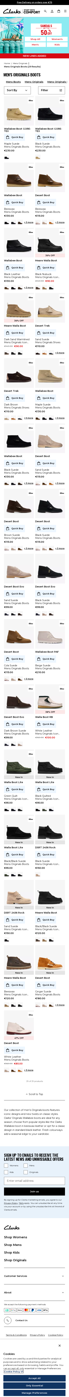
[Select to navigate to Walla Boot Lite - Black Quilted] (20, 809)
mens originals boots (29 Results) (22, 66)
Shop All (35, 39)
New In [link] (19, 777)
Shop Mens (13, 1245)
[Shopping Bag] (59, 11)
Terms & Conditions (16, 1335)
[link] (31, 100)
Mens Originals (34, 81)
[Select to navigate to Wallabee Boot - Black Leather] (13, 222)
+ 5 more (59, 353)
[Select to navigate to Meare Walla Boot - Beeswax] (38, 287)
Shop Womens (15, 1237)
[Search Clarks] (45, 11)
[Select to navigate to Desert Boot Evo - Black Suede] (13, 613)
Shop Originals (15, 1260)
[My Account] (52, 11)
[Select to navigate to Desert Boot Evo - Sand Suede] (44, 613)
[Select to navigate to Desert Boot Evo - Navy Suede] (6, 613)
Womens (14, 1165)
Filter (44, 90)
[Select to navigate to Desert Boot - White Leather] (38, 222)
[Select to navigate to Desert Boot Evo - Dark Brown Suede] (20, 613)
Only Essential (34, 1385)
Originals (33, 1172)
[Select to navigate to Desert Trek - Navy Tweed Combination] (51, 353)
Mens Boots (13, 81)
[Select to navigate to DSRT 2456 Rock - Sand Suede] (38, 874)
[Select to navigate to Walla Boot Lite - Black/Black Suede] (6, 809)
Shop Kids (12, 1252)
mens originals (20, 63)
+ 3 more (28, 222)
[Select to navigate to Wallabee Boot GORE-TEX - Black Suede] (6, 157)
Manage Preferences (34, 1393)
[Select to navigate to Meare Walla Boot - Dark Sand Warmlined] (44, 287)
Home (7, 63)
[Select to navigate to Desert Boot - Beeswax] (44, 483)
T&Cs (21, 1203)
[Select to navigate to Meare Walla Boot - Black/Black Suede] (51, 287)
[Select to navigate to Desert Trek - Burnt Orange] (44, 353)
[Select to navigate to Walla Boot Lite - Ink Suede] (13, 809)
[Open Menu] (65, 11)
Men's (35, 44)
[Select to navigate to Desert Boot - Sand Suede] (44, 222)
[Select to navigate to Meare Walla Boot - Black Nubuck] (13, 353)
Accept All (34, 1378)
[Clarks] (22, 11)
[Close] (59, 1345)
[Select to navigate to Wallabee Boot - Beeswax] (6, 287)
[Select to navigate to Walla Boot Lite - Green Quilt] (44, 809)
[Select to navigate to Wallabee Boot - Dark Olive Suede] (20, 222)
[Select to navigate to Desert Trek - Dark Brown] (38, 353)
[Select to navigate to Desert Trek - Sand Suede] (6, 418)
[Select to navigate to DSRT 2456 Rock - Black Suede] (6, 939)
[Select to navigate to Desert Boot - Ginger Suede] (51, 222)
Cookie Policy (55, 1335)
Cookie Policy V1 (13, 1371)
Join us (34, 1191)
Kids (57, 44)
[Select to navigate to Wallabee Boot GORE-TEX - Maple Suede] (38, 157)
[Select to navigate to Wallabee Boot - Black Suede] (6, 222)
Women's (57, 39)
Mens (31, 1165)
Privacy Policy (11, 1203)
